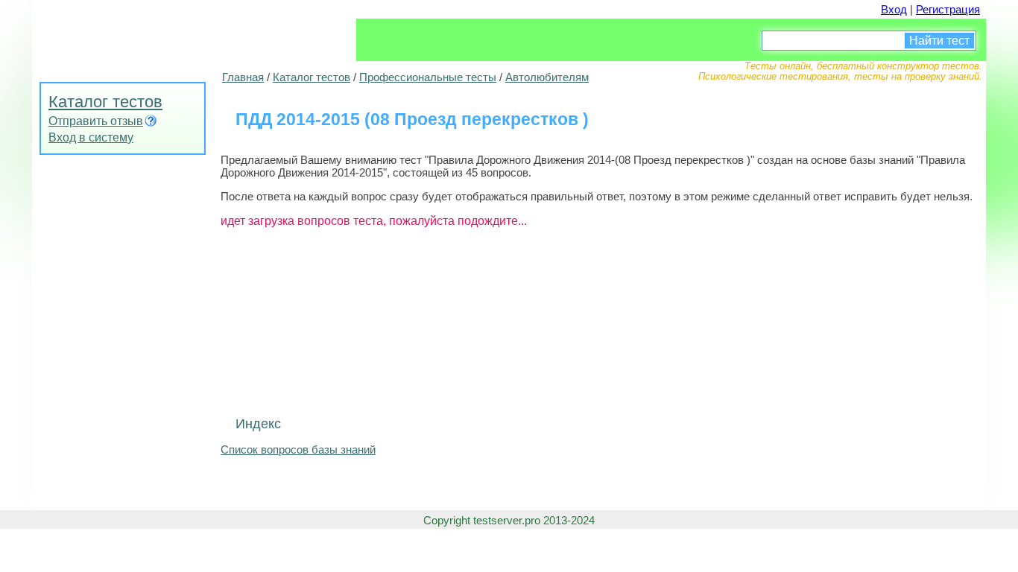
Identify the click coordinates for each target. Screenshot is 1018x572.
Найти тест (939, 40)
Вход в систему (90, 137)
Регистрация (948, 9)
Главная (243, 77)
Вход (894, 9)
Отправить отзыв (95, 121)
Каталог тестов (105, 101)
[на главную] (144, 33)
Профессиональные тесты (427, 77)
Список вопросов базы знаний (298, 449)
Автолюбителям (547, 77)
